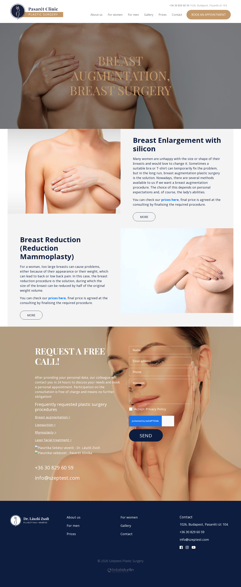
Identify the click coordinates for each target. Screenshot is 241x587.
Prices (163, 15)
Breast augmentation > (52, 417)
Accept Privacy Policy (150, 409)
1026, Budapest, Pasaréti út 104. (204, 524)
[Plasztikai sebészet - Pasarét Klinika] (63, 452)
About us (97, 15)
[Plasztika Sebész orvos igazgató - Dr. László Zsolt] (67, 447)
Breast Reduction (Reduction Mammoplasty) (50, 248)
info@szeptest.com (57, 477)
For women (115, 15)
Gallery (148, 15)
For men (133, 15)
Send (146, 435)
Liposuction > (45, 425)
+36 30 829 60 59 (179, 5)
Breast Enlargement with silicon (177, 144)
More (144, 217)
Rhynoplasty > (45, 432)
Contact (177, 15)
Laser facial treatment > (53, 440)
